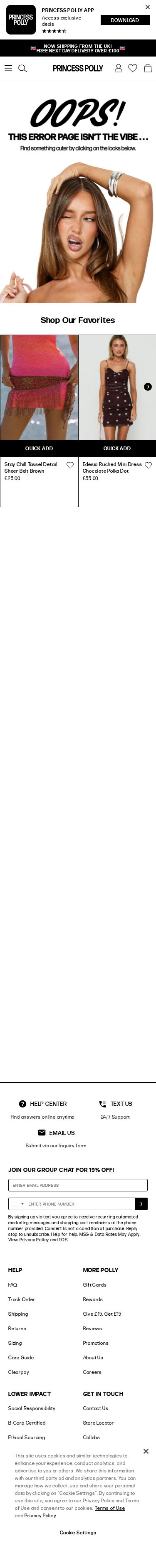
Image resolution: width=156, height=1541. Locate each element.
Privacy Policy (34, 1240)
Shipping (18, 1314)
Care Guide (21, 1357)
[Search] (22, 68)
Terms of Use (110, 1508)
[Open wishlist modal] (70, 465)
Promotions (96, 1343)
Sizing (15, 1343)
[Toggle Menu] (8, 68)
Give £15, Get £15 (102, 1314)
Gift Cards (95, 1285)
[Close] (146, 1451)
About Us (93, 1357)
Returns (17, 1328)
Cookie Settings (78, 1532)
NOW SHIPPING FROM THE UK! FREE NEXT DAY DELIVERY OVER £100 (78, 48)
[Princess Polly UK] (78, 68)
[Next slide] (148, 387)
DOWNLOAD (130, 21)
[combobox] (17, 1204)
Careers (92, 1372)
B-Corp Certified (27, 1423)
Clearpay (18, 1372)
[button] (148, 68)
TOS (63, 1240)
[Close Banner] (148, 7)
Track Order (21, 1299)
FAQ (12, 1285)
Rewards (93, 1299)
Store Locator (98, 1423)
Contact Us (96, 1408)
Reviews (93, 1328)
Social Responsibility (31, 1408)
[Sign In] (119, 68)
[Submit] (141, 1204)
